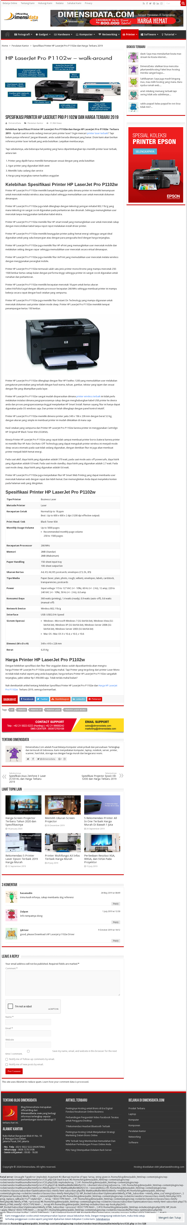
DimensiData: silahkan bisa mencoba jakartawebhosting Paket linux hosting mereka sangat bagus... (160, 69)
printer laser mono (75, 710)
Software (150, 34)
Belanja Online (10, 3)
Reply (115, 904)
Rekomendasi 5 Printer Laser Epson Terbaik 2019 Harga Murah (21, 859)
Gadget (43, 34)
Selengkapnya (103, 1219)
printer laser (53, 710)
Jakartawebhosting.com (171, 1166)
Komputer (86, 34)
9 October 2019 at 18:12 (109, 930)
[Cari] (183, 3)
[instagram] (161, 3)
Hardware (64, 34)
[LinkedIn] (157, 3)
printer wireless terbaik (88, 396)
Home (7, 34)
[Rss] (143, 3)
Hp (12, 710)
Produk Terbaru (137, 1108)
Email (9, 1028)
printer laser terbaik (97, 133)
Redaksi (60, 3)
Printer (130, 34)
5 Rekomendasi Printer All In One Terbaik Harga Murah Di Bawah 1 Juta (100, 821)
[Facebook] (147, 3)
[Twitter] (150, 3)
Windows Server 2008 (96, 624)
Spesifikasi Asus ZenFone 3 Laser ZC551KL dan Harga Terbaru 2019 (27, 777)
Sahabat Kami (74, 3)
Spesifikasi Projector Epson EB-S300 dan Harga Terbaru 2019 (99, 776)
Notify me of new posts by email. (26, 1064)
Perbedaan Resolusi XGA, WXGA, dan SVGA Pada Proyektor (99, 859)
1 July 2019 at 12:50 (111, 911)
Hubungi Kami (45, 3)
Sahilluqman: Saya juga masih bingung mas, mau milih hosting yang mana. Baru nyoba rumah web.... (161, 82)
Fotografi (24, 34)
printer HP (36, 710)
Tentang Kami (28, 3)
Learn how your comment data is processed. (66, 1081)
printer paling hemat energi (74, 233)
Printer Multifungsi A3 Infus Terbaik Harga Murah (62, 857)
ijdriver (24, 930)
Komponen (134, 1125)
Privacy (88, 3)
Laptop (132, 1114)
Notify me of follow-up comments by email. (32, 1059)
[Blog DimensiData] (21, 16)
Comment (11, 968)
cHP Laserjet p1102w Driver (60, 934)
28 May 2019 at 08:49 (110, 893)
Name (9, 1017)
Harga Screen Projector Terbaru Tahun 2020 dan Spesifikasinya (20, 821)
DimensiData (15, 123)
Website (9, 1039)
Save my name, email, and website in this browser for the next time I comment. (61, 1052)
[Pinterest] (154, 3)
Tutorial (169, 34)
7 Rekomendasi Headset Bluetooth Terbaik (88, 1126)
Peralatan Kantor (20, 45)
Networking (109, 34)
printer (22, 710)
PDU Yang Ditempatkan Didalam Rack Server (89, 1150)
